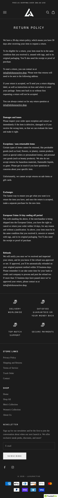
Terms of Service (10, 368)
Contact (6, 378)
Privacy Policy (9, 357)
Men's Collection (10, 404)
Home (5, 394)
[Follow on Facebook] (4, 467)
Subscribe (15, 456)
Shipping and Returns (12, 363)
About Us (7, 415)
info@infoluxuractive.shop (15, 73)
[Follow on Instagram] (12, 467)
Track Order (8, 373)
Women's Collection (12, 409)
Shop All (7, 399)
